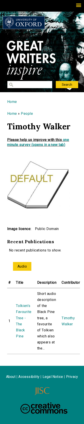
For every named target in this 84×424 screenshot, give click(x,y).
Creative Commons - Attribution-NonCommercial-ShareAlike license (43, 408)
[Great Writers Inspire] (24, 22)
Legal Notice (53, 377)
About (10, 377)
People (27, 113)
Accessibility (28, 377)
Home (12, 102)
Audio (22, 266)
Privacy (72, 377)
